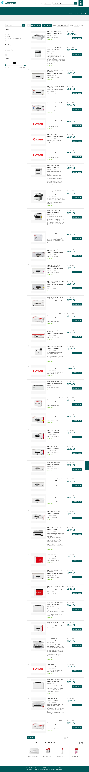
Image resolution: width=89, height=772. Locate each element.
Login (41, 3)
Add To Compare (35, 25)
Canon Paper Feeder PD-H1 (54, 31)
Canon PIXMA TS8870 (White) (33, 757)
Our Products (6, 9)
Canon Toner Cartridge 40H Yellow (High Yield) (55, 330)
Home (21, 9)
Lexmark (9, 40)
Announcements (54, 9)
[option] (34, 753)
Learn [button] (40, 9)
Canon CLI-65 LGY (47, 756)
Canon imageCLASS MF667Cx (54, 165)
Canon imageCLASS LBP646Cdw (55, 679)
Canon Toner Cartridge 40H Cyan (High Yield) (55, 298)
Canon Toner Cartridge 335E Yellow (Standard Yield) (56, 282)
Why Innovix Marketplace (34, 767)
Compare (30, 737)
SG (47, 3)
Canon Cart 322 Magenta (53, 430)
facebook (79, 13)
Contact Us (69, 9)
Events (46, 9)
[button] (62, 25)
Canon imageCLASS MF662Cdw (54, 346)
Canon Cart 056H (51, 554)
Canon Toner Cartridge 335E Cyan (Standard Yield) (55, 249)
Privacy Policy (62, 767)
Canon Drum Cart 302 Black (53, 511)
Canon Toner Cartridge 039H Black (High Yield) (55, 398)
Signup (35, 3)
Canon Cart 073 (51, 232)
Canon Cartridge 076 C (52, 150)
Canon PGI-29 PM (75, 756)
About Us (26, 767)
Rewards (62, 9)
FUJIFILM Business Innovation (14, 38)
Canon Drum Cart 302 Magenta (54, 478)
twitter (83, 13)
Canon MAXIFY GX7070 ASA (54, 210)
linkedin (81, 13)
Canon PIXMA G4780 (52, 638)
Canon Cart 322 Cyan (52, 446)
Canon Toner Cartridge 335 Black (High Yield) (55, 571)
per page (81, 25)
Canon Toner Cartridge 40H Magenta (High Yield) (56, 314)
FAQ (43, 767)
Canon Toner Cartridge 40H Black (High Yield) (55, 721)
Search (75, 3)
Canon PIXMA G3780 (52, 698)
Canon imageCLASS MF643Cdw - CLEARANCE (55, 191)
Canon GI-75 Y (60, 756)
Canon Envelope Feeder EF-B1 (54, 381)
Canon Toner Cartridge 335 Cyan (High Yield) (55, 71)
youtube (86, 13)
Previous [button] (79, 742)
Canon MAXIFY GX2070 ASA (54, 527)
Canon (8, 34)
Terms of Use (55, 767)
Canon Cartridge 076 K (52, 366)
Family (9, 45)
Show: (71, 25)
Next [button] (82, 742)
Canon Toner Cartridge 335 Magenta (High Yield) (56, 103)
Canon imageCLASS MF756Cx (54, 47)
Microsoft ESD (34, 9)
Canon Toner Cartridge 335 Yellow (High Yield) (55, 87)
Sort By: (54, 25)
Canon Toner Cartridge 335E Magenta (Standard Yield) (54, 265)
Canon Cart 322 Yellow (52, 414)
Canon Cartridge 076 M (52, 134)
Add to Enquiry (46, 25)
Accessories (10, 55)
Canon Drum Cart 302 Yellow (54, 462)
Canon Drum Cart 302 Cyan (53, 495)
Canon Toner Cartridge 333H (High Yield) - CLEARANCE (55, 623)
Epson (8, 36)
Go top (87, 768)
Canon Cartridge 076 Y (52, 119)
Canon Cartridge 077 (52, 664)
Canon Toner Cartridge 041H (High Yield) (55, 587)
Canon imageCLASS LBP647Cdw (55, 602)
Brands (26, 9)
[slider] (5, 65)
